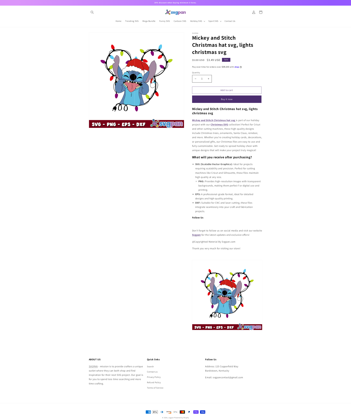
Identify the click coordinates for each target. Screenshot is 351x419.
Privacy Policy (154, 377)
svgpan (171, 418)
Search (150, 366)
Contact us (152, 371)
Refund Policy (154, 382)
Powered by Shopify (181, 418)
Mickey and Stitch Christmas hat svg (213, 120)
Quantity (196, 72)
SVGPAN (93, 366)
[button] (92, 12)
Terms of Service (155, 387)
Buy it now (227, 99)
